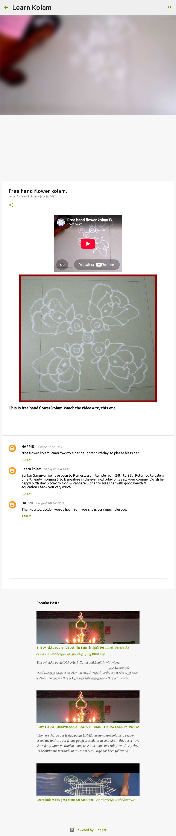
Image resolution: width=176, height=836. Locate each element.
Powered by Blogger (90, 830)
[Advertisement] (88, 147)
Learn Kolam (32, 7)
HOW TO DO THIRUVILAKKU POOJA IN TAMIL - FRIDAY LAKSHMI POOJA (87, 727)
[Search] (57, 7)
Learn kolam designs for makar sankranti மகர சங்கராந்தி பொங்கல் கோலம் (85, 800)
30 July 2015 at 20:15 (56, 469)
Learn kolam (31, 469)
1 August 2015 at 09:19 (50, 503)
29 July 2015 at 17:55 (49, 446)
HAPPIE (27, 446)
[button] (11, 205)
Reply (26, 460)
